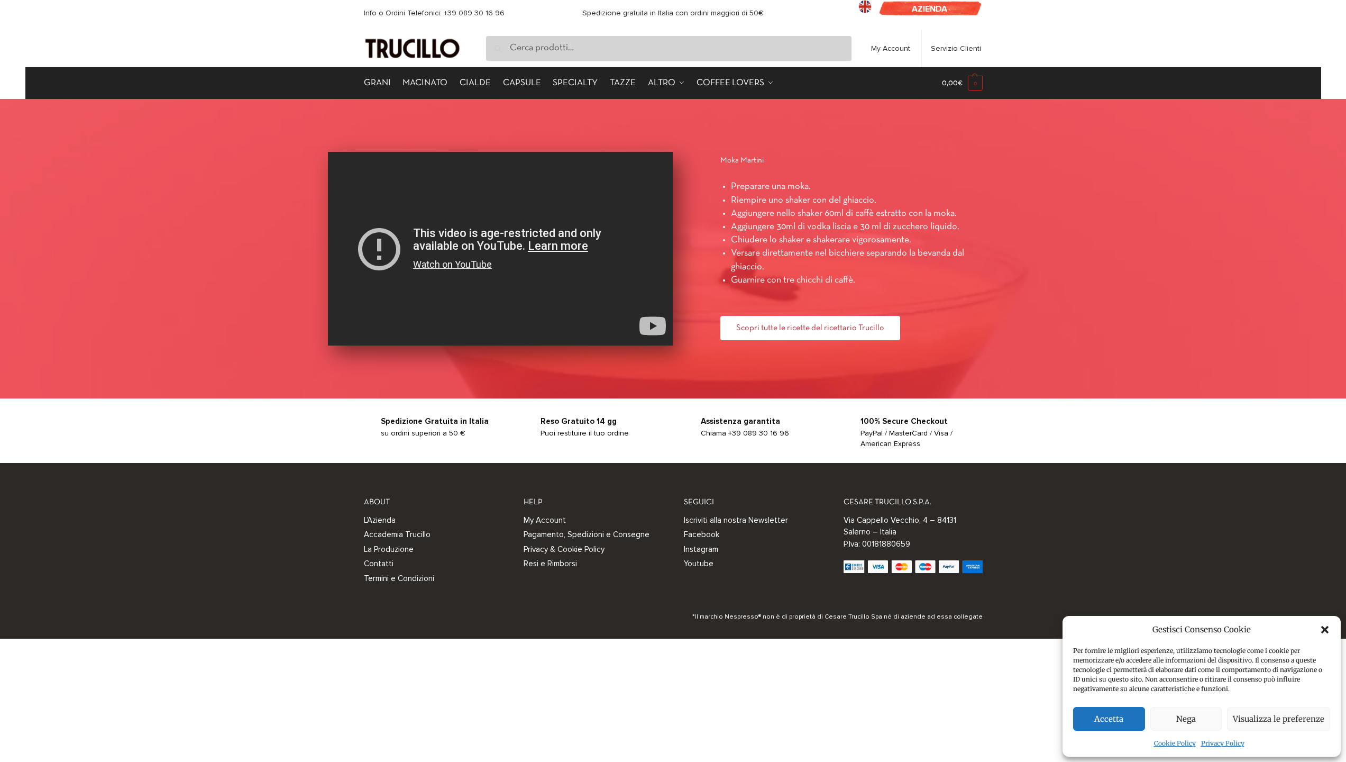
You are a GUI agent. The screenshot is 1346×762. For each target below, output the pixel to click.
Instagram (701, 549)
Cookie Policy (1175, 743)
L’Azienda (380, 520)
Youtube (698, 563)
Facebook (701, 534)
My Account (890, 48)
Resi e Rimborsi (550, 563)
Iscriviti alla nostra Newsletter (736, 520)
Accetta (1108, 719)
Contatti (378, 563)
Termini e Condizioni (399, 578)
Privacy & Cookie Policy (564, 549)
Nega (1186, 719)
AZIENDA (929, 9)
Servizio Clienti (956, 48)
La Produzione (389, 549)
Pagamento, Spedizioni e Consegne (586, 534)
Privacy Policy (1222, 743)
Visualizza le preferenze (1278, 719)
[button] (1325, 629)
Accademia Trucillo (397, 534)
